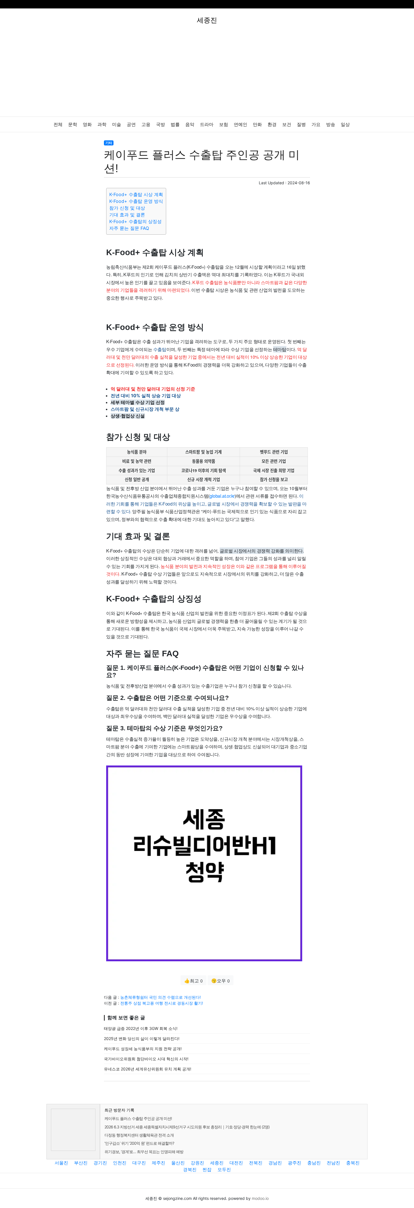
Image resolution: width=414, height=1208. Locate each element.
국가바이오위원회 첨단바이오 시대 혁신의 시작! (146, 1058)
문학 (72, 124)
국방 (160, 124)
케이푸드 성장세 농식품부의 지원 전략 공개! (143, 1048)
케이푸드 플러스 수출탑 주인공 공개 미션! (138, 1118)
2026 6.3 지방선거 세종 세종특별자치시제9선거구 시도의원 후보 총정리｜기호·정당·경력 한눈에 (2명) (187, 1126)
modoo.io (260, 1198)
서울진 (61, 1163)
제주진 (158, 1163)
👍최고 (193, 981)
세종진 (217, 1163)
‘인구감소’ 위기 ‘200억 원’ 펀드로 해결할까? (139, 1143)
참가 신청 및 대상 (127, 208)
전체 (58, 124)
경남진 (275, 1163)
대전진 (236, 1163)
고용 (145, 124)
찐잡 (207, 1169)
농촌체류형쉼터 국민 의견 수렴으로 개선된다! (160, 997)
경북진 (190, 1169)
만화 (257, 124)
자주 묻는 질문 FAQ (129, 228)
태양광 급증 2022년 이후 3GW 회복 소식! (140, 1028)
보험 (223, 124)
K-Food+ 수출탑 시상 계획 (136, 194)
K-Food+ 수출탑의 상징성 (135, 221)
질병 (301, 124)
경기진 (100, 1163)
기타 (108, 143)
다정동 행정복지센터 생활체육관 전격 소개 (139, 1135)
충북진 (353, 1163)
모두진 (224, 1169)
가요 (315, 124)
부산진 (81, 1163)
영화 (87, 124)
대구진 (139, 1163)
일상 (345, 124)
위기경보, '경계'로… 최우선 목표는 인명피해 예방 (143, 1151)
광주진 (294, 1163)
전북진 (255, 1163)
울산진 (178, 1163)
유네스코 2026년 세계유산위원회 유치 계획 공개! (147, 1068)
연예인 (240, 124)
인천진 (119, 1163)
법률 (175, 124)
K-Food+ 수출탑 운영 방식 (136, 201)
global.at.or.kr (222, 496)
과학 (101, 124)
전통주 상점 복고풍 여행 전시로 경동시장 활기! (161, 1003)
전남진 (333, 1163)
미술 (116, 124)
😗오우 (220, 981)
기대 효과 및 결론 (127, 214)
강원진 (197, 1163)
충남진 (314, 1163)
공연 (131, 124)
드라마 (206, 124)
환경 (272, 124)
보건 (286, 124)
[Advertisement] (207, 74)
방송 (330, 124)
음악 (189, 124)
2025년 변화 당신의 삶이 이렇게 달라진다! (141, 1038)
